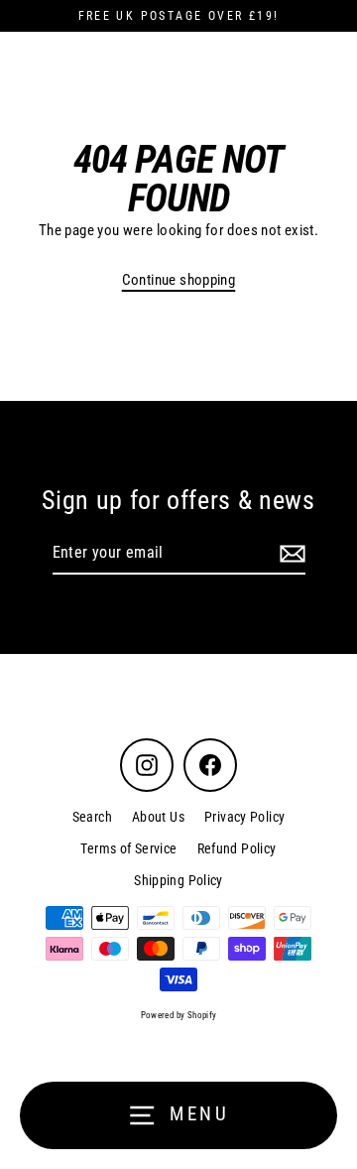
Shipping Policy (178, 880)
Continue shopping (179, 280)
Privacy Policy (244, 817)
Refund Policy (237, 848)
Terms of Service (128, 848)
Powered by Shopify (179, 1015)
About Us (158, 817)
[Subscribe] (289, 554)
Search (92, 817)
